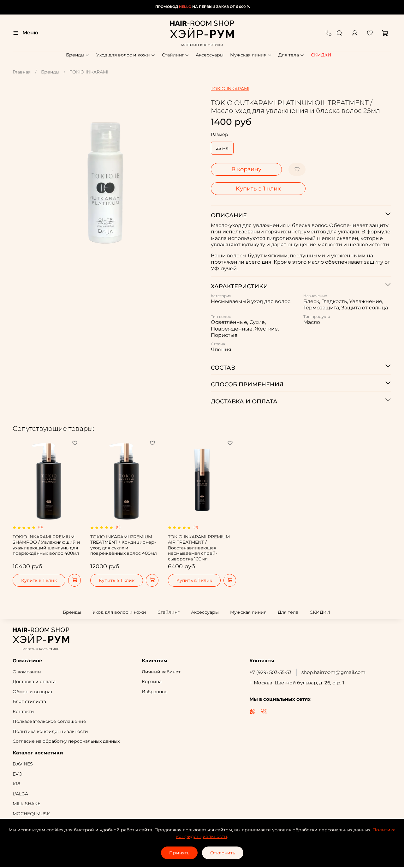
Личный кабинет (161, 672)
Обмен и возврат (33, 691)
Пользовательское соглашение (49, 721)
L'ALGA (20, 794)
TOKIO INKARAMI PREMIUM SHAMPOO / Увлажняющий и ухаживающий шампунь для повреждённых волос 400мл (46, 545)
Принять (179, 853)
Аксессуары (209, 55)
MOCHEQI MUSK (31, 814)
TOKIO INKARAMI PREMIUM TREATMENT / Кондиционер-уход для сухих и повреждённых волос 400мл (123, 545)
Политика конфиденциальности (50, 731)
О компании (27, 672)
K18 (16, 784)
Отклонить (222, 853)
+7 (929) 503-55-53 (270, 672)
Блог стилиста (29, 701)
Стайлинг (173, 55)
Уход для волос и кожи (123, 55)
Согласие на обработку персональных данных (66, 741)
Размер (219, 134)
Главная (22, 72)
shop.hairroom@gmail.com (333, 672)
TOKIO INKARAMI (89, 72)
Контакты (23, 711)
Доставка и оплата (34, 681)
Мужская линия (248, 55)
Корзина (152, 681)
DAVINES (23, 764)
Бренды (75, 55)
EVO (17, 774)
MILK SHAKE (26, 803)
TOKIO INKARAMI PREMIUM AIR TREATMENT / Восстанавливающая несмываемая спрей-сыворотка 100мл (199, 547)
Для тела (288, 55)
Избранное (155, 691)
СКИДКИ (321, 55)
